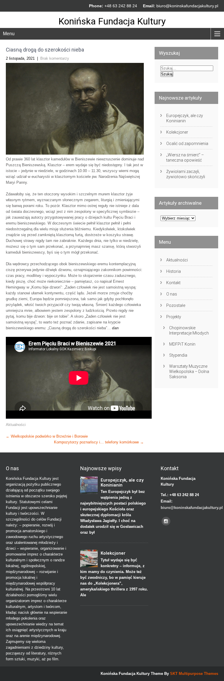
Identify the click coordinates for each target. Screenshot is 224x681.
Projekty (173, 316)
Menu (9, 33)
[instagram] (166, 521)
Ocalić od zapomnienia (187, 143)
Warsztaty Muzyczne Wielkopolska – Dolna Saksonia (189, 371)
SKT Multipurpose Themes (194, 673)
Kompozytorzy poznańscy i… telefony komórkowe (99, 442)
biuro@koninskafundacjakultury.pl (187, 5)
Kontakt (173, 282)
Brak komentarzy (54, 58)
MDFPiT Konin (182, 344)
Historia (173, 271)
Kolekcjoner (177, 132)
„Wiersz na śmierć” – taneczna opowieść (185, 157)
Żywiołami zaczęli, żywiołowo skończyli (185, 174)
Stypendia (178, 355)
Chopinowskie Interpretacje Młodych (189, 330)
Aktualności (16, 424)
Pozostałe (175, 305)
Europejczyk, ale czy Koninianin (184, 118)
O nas (171, 294)
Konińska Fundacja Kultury (112, 21)
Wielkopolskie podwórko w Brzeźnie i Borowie (47, 436)
